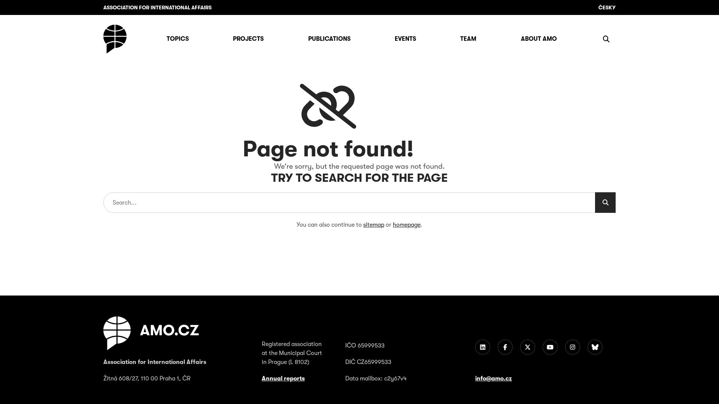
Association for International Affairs (157, 7)
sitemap (373, 224)
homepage (407, 224)
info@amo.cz (493, 378)
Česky (607, 7)
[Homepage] (115, 39)
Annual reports (283, 378)
